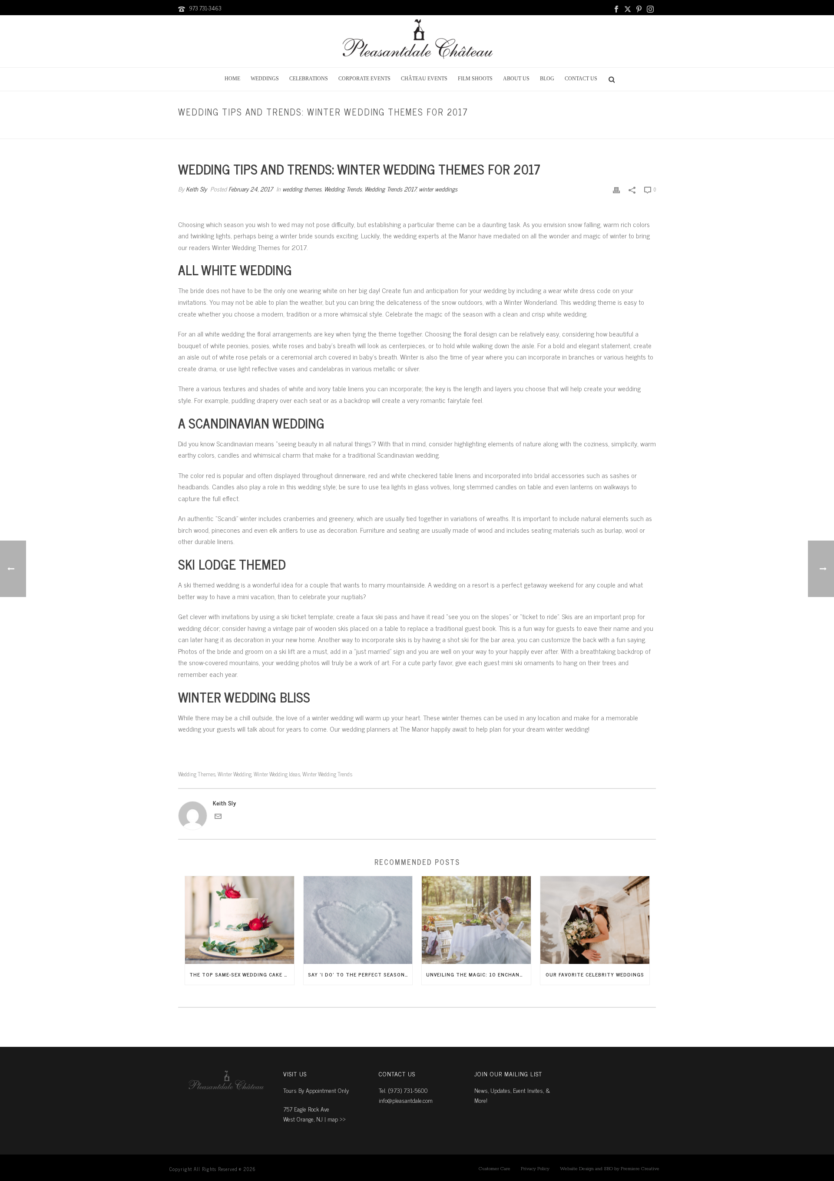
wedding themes (474, 130)
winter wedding (235, 774)
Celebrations (308, 79)
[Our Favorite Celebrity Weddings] (594, 919)
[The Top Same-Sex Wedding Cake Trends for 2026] (239, 919)
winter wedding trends (327, 774)
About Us (516, 79)
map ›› (337, 1119)
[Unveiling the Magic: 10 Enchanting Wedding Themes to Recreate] (476, 919)
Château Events (424, 79)
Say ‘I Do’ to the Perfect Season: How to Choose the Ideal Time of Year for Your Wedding (360, 974)
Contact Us (581, 79)
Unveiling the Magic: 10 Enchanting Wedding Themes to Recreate (478, 974)
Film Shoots (475, 79)
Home (232, 79)
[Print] (616, 189)
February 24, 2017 (250, 189)
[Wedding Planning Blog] (417, 41)
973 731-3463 (205, 8)
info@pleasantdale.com (406, 1100)
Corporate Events (364, 79)
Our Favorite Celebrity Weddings (595, 974)
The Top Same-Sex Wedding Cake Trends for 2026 (241, 974)
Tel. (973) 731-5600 (403, 1090)
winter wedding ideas (277, 774)
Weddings (265, 79)
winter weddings (438, 189)
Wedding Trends (343, 189)
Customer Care (494, 1169)
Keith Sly (196, 189)
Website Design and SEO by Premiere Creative (609, 1169)
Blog (547, 79)
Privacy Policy (535, 1169)
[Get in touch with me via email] (218, 817)
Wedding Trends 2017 (390, 189)
